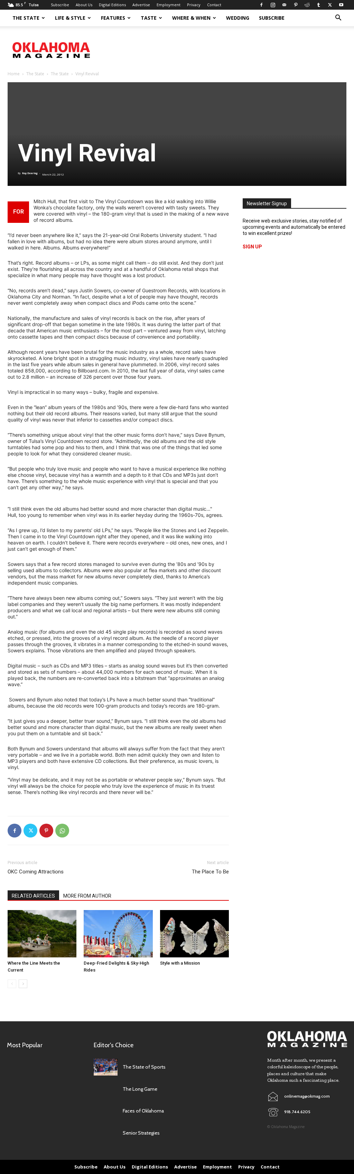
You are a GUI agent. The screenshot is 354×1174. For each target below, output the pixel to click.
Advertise (141, 4)
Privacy (194, 4)
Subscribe (60, 4)
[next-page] (23, 983)
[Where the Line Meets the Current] (42, 933)
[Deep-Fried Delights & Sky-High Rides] (118, 933)
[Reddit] (307, 5)
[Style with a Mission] (194, 933)
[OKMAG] (307, 1039)
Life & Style (70, 18)
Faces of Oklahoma (143, 1111)
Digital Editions (112, 4)
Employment (168, 4)
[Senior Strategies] (106, 1133)
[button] (338, 18)
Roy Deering (30, 173)
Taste (149, 18)
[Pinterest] (295, 5)
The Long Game (140, 1089)
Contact (214, 4)
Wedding (237, 18)
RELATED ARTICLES (33, 896)
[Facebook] (261, 5)
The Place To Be (210, 872)
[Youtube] (341, 5)
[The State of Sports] (106, 1067)
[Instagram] (273, 5)
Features (113, 18)
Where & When (191, 18)
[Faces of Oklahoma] (106, 1110)
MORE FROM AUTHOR (87, 896)
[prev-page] (12, 983)
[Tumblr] (318, 5)
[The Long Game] (106, 1089)
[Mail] (284, 5)
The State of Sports (144, 1067)
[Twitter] (330, 5)
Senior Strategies (141, 1133)
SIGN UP (252, 246)
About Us (84, 4)
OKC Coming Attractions (36, 872)
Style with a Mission (180, 963)
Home (14, 74)
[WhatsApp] (62, 830)
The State (25, 18)
